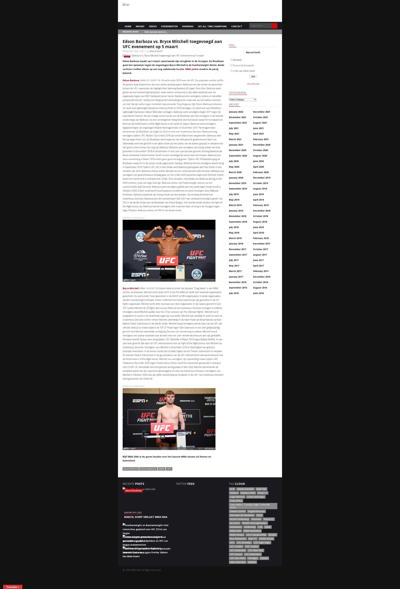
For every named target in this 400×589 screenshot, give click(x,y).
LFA (260, 526)
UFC (169, 468)
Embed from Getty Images (134, 218)
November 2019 (237, 183)
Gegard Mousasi (256, 511)
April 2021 (258, 133)
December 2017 (261, 243)
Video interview (237, 562)
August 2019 (260, 188)
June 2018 (258, 227)
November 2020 (237, 150)
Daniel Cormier (237, 511)
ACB (232, 488)
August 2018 (260, 221)
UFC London (251, 546)
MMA (161, 468)
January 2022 (236, 111)
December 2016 (261, 276)
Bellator (234, 492)
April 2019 (258, 199)
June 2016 (258, 293)
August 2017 (260, 254)
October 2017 (260, 249)
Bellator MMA (248, 492)
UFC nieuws (236, 554)
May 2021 (234, 133)
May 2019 (234, 199)
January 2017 (236, 276)
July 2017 (234, 260)
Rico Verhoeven (238, 538)
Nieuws (140, 26)
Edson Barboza (131, 80)
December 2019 (261, 177)
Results (272, 534)
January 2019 (236, 210)
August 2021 (260, 122)
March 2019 (235, 205)
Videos (153, 26)
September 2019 (238, 188)
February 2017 (261, 271)
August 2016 (260, 287)
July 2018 (234, 227)
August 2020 (260, 155)
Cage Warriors (237, 496)
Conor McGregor (255, 496)
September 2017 (238, 254)
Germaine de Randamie (242, 515)
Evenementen (169, 26)
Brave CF (262, 492)
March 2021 (235, 139)
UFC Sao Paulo (237, 558)
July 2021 (234, 128)
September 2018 (238, 221)
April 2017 (258, 265)
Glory (259, 515)
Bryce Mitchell (131, 288)
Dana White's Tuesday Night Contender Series (250, 506)
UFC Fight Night (262, 542)
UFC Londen (236, 546)
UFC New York (255, 550)
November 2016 (237, 282)
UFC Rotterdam (253, 554)
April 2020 (258, 166)
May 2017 (234, 265)
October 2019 (260, 183)
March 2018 (235, 238)
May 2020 (234, 166)
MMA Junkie (192, 69)
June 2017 (258, 260)
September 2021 (238, 122)
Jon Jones (235, 523)
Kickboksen (235, 526)
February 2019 (261, 205)
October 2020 (260, 150)
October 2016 (260, 282)
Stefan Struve (266, 538)
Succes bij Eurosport (243, 65)
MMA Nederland (252, 530)
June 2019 (258, 194)
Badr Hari (261, 488)
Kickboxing (249, 526)
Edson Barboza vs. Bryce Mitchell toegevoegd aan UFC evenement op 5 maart (172, 44)
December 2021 (261, 111)
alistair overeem (245, 488)
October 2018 (260, 216)
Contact (236, 26)
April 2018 (258, 232)
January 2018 (236, 243)
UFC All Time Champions (212, 26)
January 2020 (236, 177)
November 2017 (237, 249)
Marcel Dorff (156, 51)
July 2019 (234, 194)
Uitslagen (253, 558)
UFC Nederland (237, 550)
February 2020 (261, 172)
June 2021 (258, 128)
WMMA (252, 562)
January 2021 (236, 144)
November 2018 (237, 216)
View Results (253, 83)
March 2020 (235, 172)
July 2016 (234, 293)
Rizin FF (253, 538)
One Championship (256, 534)
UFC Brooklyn (244, 542)
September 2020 (238, 155)
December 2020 (261, 144)
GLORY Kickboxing (239, 519)
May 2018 (234, 232)
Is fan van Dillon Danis (244, 70)
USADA (264, 558)
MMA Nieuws (237, 534)
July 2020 (234, 161)
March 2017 (235, 271)
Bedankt (237, 59)
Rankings (187, 26)
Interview (256, 519)
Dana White (236, 500)
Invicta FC (269, 519)
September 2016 (238, 287)
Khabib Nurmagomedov (254, 523)
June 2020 (258, 161)
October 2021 (260, 117)
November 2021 (237, 117)
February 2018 (261, 238)
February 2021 (261, 139)
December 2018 (261, 210)
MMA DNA (235, 530)
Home (128, 26)
